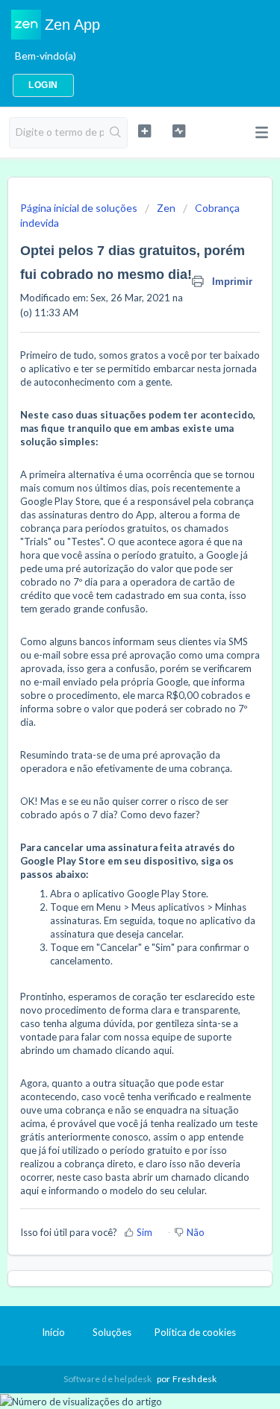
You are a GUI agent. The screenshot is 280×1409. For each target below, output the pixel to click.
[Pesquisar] (115, 133)
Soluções (112, 1332)
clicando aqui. (144, 1050)
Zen (166, 207)
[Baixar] (113, 706)
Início (53, 1332)
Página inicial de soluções (80, 207)
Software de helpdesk (108, 1378)
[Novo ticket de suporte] (144, 131)
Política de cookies (195, 1332)
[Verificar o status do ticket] (178, 131)
